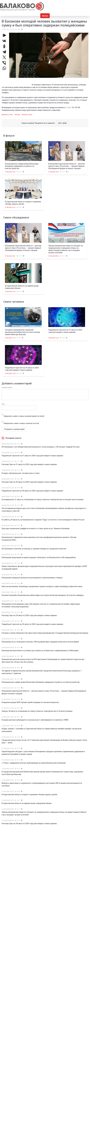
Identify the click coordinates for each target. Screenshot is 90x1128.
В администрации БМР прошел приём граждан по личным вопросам (30, 702)
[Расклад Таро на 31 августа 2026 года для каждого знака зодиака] (21, 461)
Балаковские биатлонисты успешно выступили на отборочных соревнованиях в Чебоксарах (40, 650)
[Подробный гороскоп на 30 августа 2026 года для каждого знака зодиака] (21, 487)
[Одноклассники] (5, 46)
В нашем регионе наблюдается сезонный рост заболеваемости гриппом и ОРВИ (35, 720)
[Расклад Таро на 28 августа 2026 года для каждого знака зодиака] (21, 820)
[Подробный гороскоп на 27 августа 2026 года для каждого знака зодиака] (66, 317)
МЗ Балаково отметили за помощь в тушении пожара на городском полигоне (34, 548)
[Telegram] (5, 51)
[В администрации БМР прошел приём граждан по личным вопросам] (21, 699)
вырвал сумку (7, 114)
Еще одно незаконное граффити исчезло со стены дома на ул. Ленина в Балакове (35, 528)
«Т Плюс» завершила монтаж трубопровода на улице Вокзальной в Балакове (34, 763)
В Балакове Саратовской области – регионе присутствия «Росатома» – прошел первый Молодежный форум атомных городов (66, 166)
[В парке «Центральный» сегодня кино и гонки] (21, 470)
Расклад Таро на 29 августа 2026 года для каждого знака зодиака (29, 615)
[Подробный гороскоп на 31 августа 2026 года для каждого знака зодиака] (21, 452)
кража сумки (27, 114)
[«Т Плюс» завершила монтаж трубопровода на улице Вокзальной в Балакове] (21, 760)
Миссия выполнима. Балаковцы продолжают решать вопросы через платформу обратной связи (42, 586)
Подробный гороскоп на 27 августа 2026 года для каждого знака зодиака (65, 331)
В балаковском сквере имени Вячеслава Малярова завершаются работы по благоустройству (21, 166)
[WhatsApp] (5, 68)
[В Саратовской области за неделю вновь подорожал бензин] (23, 273)
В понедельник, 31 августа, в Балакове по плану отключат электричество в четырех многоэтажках (43, 499)
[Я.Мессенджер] (5, 35)
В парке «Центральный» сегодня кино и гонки (20, 473)
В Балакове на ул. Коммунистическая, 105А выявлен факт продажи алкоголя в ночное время (40, 641)
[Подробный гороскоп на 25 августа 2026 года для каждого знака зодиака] (23, 355)
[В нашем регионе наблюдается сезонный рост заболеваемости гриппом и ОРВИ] (21, 717)
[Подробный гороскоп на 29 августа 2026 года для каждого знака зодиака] (21, 621)
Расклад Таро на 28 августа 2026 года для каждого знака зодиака (29, 823)
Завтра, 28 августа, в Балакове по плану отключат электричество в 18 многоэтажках (37, 711)
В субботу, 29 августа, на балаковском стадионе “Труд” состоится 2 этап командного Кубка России (43, 519)
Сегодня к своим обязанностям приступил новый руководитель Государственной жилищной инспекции (45, 633)
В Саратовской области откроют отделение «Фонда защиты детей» (23, 202)
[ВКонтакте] (5, 40)
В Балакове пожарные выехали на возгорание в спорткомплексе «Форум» (32, 577)
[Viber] (5, 62)
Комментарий (7, 387)
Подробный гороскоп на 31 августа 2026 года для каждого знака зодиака (32, 455)
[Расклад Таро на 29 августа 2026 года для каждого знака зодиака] (21, 612)
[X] (5, 57)
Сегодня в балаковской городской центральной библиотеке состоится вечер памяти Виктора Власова (22, 332)
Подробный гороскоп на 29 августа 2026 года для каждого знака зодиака (32, 624)
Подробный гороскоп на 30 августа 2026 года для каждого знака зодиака (32, 490)
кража (17, 114)
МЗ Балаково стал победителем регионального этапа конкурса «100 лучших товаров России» (41, 447)
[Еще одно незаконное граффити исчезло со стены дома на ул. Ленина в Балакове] (21, 525)
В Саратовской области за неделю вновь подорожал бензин (26, 803)
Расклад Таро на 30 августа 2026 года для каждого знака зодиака (29, 482)
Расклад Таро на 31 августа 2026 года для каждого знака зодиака (29, 464)
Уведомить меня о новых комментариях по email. (24, 416)
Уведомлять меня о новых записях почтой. (21, 423)
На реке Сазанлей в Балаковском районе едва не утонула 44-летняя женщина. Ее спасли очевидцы (43, 595)
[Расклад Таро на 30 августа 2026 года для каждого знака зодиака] (21, 479)
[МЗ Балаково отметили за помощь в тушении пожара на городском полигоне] (21, 545)
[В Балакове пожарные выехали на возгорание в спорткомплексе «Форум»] (21, 574)
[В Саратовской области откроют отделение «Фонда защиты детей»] (23, 189)
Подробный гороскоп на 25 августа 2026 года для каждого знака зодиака (22, 368)
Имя (3, 404)
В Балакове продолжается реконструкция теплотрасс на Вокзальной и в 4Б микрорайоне (39, 557)
